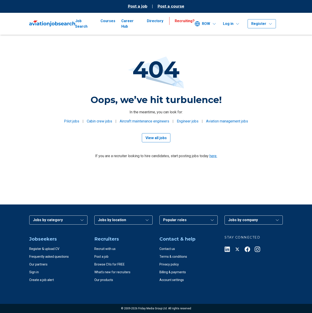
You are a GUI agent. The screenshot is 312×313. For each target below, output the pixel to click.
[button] (207, 23)
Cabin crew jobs (99, 121)
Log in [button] (228, 23)
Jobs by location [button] (112, 220)
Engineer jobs (187, 121)
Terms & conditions (173, 256)
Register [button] (258, 23)
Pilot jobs (71, 121)
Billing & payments (172, 272)
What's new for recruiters (112, 272)
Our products (103, 280)
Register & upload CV (44, 249)
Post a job (137, 6)
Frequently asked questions (49, 256)
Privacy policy (169, 264)
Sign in (34, 272)
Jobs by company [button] (243, 220)
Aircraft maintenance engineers (144, 121)
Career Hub (127, 24)
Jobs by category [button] (48, 220)
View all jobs (156, 138)
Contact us (167, 249)
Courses (107, 21)
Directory (155, 21)
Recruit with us (105, 249)
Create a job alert (41, 280)
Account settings (171, 280)
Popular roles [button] (175, 220)
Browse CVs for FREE (109, 264)
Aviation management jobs (227, 121)
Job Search (81, 24)
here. (213, 156)
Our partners (38, 264)
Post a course (171, 6)
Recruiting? (185, 21)
